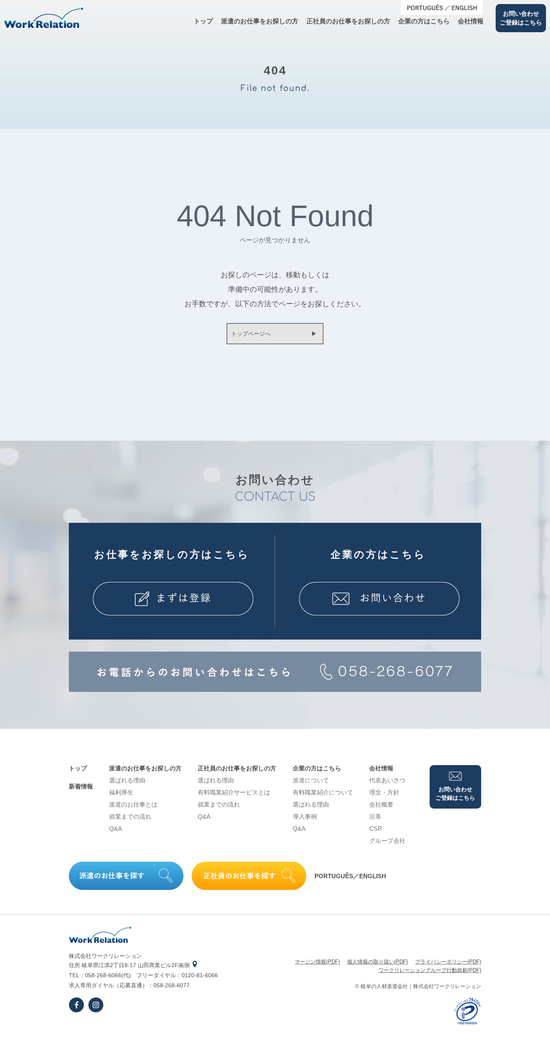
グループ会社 (387, 841)
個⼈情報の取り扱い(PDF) (377, 962)
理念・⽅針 (384, 792)
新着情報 (81, 786)
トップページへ (251, 333)
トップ (203, 21)
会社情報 (471, 21)
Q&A (115, 828)
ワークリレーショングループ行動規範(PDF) (429, 970)
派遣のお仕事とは (133, 804)
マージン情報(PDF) (317, 962)
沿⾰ (375, 816)
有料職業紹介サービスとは (234, 792)
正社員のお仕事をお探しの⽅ (348, 21)
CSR (375, 828)
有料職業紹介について (323, 792)
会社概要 (381, 804)
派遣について (311, 780)
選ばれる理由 (127, 780)
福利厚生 (121, 792)
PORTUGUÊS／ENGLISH (350, 876)
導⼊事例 (305, 816)
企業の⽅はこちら (424, 21)
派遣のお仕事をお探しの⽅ (259, 21)
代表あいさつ (387, 780)
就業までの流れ (130, 816)
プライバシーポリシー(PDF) (448, 962)
